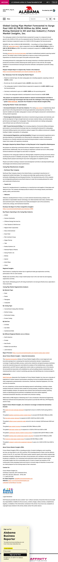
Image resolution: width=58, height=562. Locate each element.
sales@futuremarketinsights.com (24, 478)
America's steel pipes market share (14, 439)
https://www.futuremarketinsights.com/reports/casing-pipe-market (31, 353)
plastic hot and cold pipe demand (14, 410)
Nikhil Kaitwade (7, 377)
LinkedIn (5, 482)
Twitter (10, 482)
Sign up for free (15, 555)
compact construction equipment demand (20, 442)
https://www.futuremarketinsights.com (18, 480)
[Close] (27, 527)
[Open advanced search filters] (50, 19)
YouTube (19, 482)
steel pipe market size (15, 429)
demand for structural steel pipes (17, 53)
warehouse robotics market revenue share (20, 432)
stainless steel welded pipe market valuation (21, 436)
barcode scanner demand (12, 418)
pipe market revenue (14, 426)
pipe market (39, 108)
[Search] (47, 19)
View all (54, 2)
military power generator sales (17, 421)
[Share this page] (54, 18)
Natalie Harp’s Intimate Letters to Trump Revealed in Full (23, 2)
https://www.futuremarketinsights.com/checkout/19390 (18, 209)
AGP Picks (4, 2)
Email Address (8, 548)
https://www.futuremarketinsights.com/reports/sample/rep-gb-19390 (22, 71)
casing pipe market (13, 46)
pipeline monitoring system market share (20, 415)
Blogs (14, 482)
